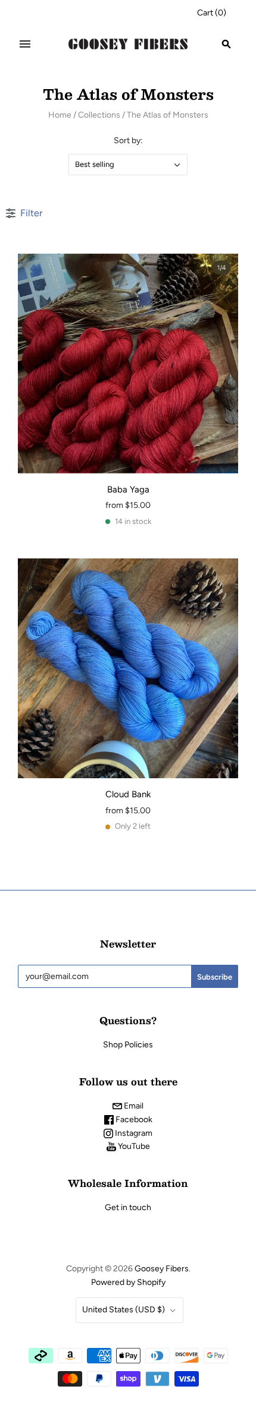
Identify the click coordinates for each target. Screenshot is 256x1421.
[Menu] (25, 44)
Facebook (133, 1119)
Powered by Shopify (128, 1282)
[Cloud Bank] (128, 668)
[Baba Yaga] (128, 363)
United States (123, 1310)
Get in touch (128, 1207)
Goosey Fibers (162, 1269)
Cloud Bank (128, 794)
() (211, 13)
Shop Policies (128, 1045)
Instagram (132, 1133)
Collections (99, 115)
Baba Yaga (128, 489)
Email (132, 1106)
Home (59, 115)
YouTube (133, 1146)
